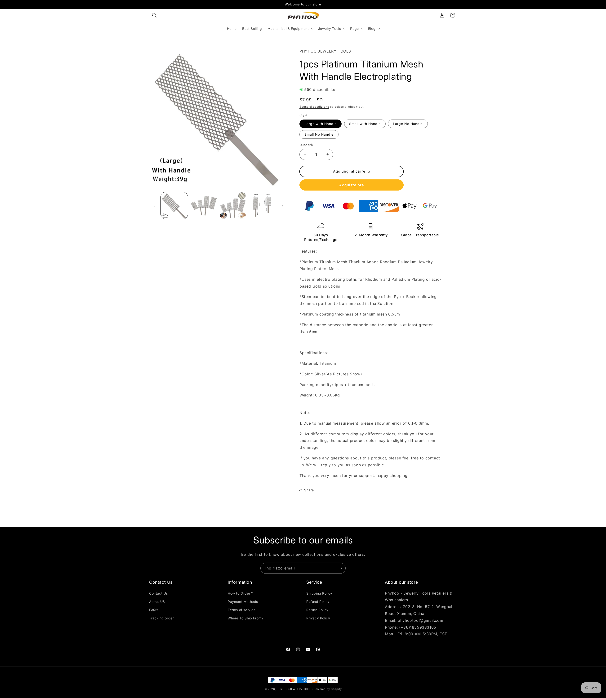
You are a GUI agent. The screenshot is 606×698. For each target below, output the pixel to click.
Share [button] (309, 490)
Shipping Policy (319, 593)
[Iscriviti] (340, 568)
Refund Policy (318, 601)
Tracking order (161, 618)
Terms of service (242, 610)
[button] (154, 15)
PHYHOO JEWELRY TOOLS (295, 689)
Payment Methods (243, 601)
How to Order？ (241, 593)
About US (157, 601)
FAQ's (154, 610)
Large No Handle (408, 124)
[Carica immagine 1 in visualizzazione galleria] (174, 205)
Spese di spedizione (314, 106)
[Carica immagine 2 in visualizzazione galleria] (203, 205)
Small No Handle (319, 134)
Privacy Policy (318, 618)
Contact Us (158, 593)
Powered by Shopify (328, 689)
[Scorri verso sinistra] (154, 205)
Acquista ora (351, 185)
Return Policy (317, 610)
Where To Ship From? (245, 618)
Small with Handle (365, 124)
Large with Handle (320, 124)
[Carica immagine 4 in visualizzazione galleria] (262, 205)
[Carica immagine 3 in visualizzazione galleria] (232, 205)
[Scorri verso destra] (282, 205)
